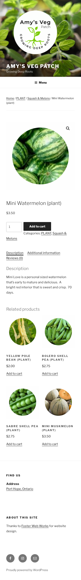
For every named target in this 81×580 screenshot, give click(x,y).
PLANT (20, 98)
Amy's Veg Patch (32, 66)
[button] (68, 128)
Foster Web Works (35, 526)
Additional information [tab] (43, 253)
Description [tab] (14, 253)
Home (10, 98)
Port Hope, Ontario (19, 489)
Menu (43, 82)
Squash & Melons (38, 98)
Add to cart (37, 226)
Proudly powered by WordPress (27, 570)
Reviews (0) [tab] (14, 258)
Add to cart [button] (14, 373)
